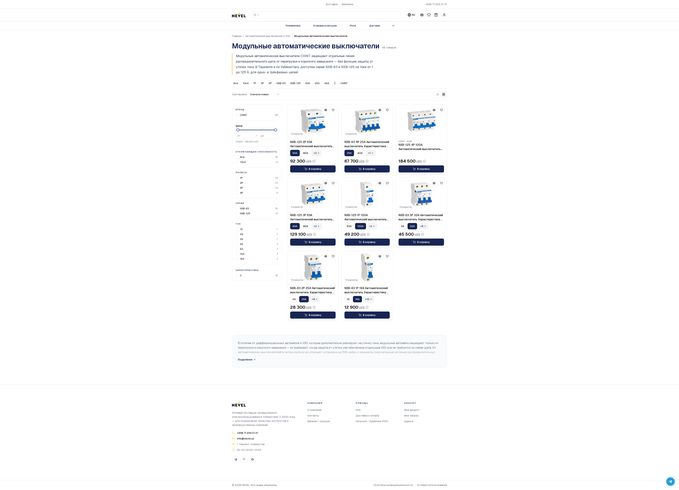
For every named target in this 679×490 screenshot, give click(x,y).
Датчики (374, 25)
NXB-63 (281, 83)
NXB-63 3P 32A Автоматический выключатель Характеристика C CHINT (421, 217)
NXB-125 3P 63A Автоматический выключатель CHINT (311, 217)
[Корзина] (436, 15)
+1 (369, 153)
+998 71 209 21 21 (436, 4)
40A (326, 83)
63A (307, 83)
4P (241, 192)
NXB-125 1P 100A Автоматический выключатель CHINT (365, 217)
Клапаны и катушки (325, 25)
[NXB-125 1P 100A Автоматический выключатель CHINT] (367, 194)
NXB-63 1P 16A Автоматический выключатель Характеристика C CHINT (366, 290)
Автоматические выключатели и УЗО (267, 36)
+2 (315, 153)
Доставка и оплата (367, 415)
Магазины (347, 4)
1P (254, 83)
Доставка (332, 4)
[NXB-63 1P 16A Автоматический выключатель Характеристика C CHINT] (367, 267)
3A (241, 239)
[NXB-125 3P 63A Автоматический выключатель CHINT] (312, 194)
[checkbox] (237, 114)
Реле (353, 25)
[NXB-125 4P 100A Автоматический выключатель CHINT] (421, 121)
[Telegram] (235, 459)
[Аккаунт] (444, 15)
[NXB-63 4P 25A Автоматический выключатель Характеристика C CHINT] (367, 121)
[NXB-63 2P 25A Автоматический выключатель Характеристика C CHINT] (312, 267)
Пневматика (293, 25)
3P (262, 83)
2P (270, 83)
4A (241, 244)
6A (241, 249)
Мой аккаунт (412, 410)
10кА (246, 83)
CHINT (344, 83)
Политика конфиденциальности (393, 485)
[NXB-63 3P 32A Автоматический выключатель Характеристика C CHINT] (421, 194)
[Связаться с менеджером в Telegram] (670, 481)
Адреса (408, 421)
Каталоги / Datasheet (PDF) (372, 421)
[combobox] (326, 14)
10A (242, 254)
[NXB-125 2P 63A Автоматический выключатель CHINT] (312, 121)
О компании (314, 410)
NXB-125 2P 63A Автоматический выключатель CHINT (311, 144)
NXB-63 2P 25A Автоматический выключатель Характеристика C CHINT (312, 290)
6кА (235, 83)
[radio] (437, 94)
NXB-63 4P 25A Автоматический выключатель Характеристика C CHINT (366, 144)
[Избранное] (429, 15)
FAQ (358, 410)
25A (317, 83)
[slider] (237, 129)
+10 (367, 299)
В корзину (315, 169)
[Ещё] (393, 25)
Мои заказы (411, 415)
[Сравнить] (422, 15)
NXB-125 (295, 83)
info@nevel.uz (245, 438)
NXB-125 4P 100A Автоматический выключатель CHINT (420, 147)
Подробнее (245, 359)
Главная (237, 36)
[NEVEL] (239, 14)
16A (242, 258)
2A (241, 234)
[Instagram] (244, 459)
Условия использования (432, 485)
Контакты (313, 415)
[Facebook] (252, 459)
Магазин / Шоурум (318, 421)
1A (241, 229)
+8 (421, 226)
